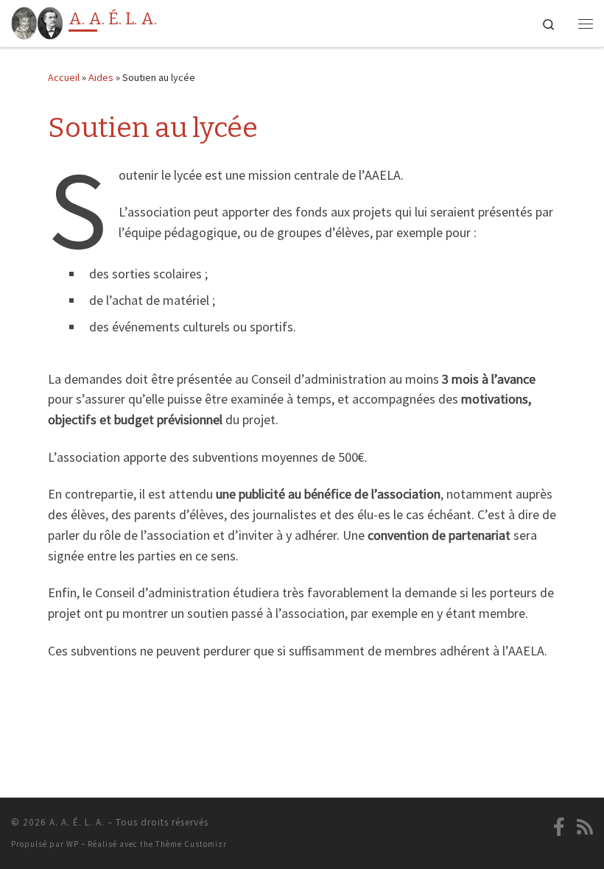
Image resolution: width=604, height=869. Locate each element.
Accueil (64, 77)
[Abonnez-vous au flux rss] (585, 827)
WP (72, 844)
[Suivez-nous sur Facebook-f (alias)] (559, 827)
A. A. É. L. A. (77, 822)
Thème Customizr (191, 844)
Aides (100, 77)
